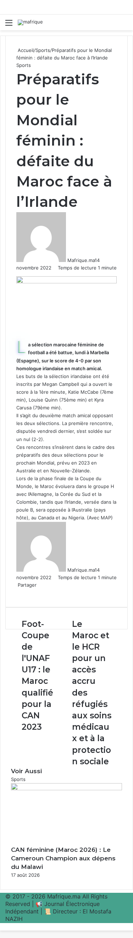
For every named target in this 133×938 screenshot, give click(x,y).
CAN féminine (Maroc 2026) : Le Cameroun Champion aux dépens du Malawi (63, 858)
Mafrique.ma (81, 260)
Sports (42, 50)
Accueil (25, 50)
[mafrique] (30, 22)
